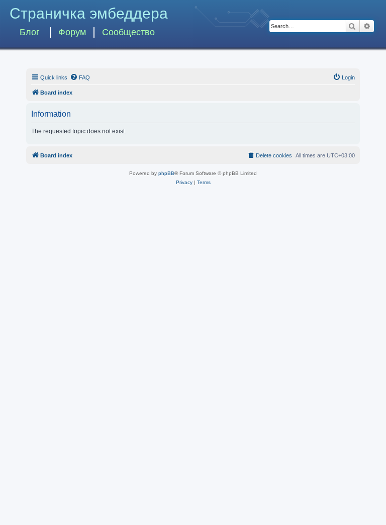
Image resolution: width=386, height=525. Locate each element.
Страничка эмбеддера (89, 13)
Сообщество (128, 32)
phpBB (166, 173)
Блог (30, 32)
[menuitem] (80, 77)
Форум (72, 32)
